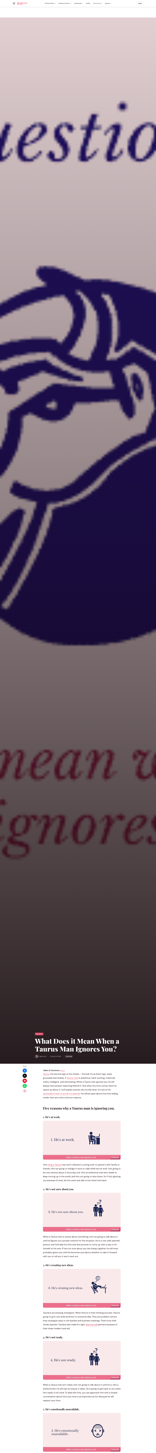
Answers (39, 1034)
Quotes (107, 3)
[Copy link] (25, 1091)
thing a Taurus (54, 1164)
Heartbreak (78, 3)
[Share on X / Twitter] (25, 1076)
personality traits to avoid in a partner (61, 1093)
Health (88, 3)
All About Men (49, 3)
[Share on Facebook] (25, 1070)
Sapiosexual (91, 1324)
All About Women (64, 3)
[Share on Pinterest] (25, 1081)
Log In (140, 3)
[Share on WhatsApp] (25, 1086)
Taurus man (72, 1078)
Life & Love (96, 3)
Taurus (46, 1074)
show (62, 1070)
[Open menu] (14, 3)
